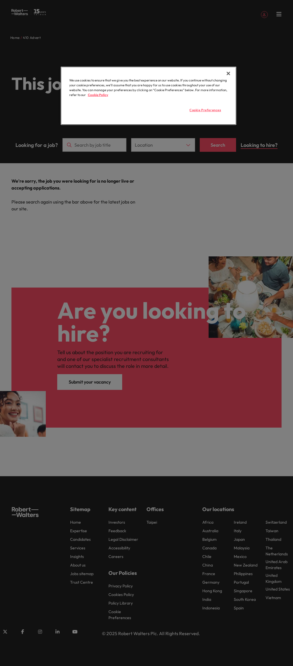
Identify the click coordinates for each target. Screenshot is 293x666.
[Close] (228, 73)
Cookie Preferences (205, 110)
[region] (148, 96)
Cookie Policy (98, 95)
